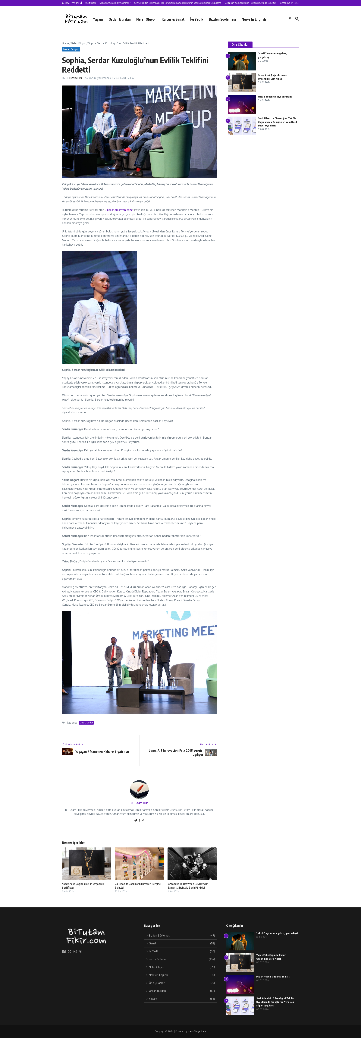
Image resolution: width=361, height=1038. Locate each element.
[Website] (135, 820)
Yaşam (98, 19)
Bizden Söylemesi (222, 19)
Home (65, 43)
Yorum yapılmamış (100, 77)
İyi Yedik (196, 19)
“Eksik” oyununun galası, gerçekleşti (277, 933)
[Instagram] (143, 820)
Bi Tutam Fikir (74, 77)
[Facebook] (139, 820)
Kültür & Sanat (173, 19)
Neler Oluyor (146, 19)
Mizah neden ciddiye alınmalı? (275, 96)
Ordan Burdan (120, 19)
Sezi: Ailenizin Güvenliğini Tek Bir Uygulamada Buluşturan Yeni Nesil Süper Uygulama (277, 122)
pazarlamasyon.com (119, 209)
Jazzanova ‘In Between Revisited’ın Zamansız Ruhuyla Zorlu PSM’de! (188, 885)
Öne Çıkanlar (86, 722)
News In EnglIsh (254, 19)
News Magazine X (197, 1031)
